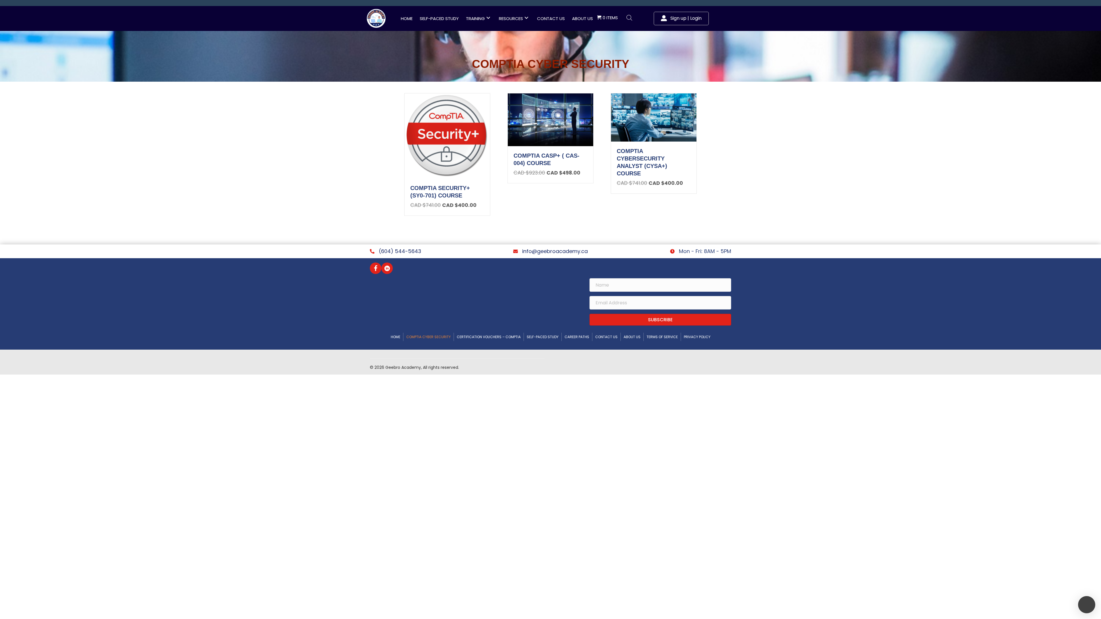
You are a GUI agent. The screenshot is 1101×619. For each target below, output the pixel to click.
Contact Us (606, 336)
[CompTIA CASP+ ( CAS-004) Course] (550, 119)
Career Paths (577, 336)
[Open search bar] (629, 18)
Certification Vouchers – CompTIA (489, 336)
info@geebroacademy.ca (555, 251)
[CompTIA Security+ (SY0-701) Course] (447, 135)
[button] (488, 18)
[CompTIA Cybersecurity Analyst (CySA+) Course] (653, 117)
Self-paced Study (543, 336)
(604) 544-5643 (400, 251)
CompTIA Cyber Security (428, 336)
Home (395, 336)
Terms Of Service (662, 336)
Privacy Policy (697, 336)
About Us (632, 336)
